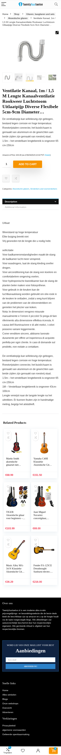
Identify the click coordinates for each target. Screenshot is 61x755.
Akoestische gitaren (18, 18)
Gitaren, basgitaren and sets (40, 14)
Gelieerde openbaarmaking (15, 734)
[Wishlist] (23, 751)
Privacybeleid (8, 725)
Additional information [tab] (15, 207)
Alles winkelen (9, 694)
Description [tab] (11, 201)
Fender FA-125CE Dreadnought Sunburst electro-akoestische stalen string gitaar (42, 571)
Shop (16, 14)
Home (5, 14)
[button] (57, 32)
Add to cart (28, 164)
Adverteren (7, 712)
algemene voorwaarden (14, 730)
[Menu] (4, 4)
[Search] (56, 4)
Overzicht (7, 708)
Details (47, 155)
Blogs (5, 699)
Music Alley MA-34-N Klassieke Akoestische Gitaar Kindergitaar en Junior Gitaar (15, 571)
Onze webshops (10, 703)
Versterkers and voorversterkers (43, 189)
